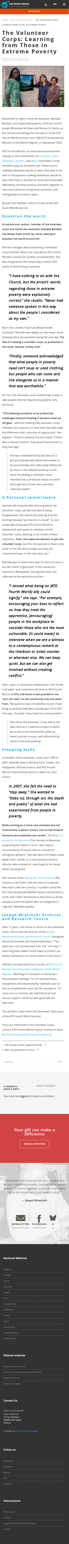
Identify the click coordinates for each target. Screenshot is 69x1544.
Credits (7, 1517)
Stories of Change (12, 1383)
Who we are (9, 1511)
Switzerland (9, 1326)
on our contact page (27, 1430)
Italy (6, 1298)
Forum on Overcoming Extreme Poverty (23, 1372)
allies (34, 161)
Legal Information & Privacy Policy (20, 1523)
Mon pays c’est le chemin (40, 878)
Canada (7, 1275)
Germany (8, 1286)
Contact (7, 1529)
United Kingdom (11, 1332)
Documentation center (14, 1366)
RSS (5, 1478)
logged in (24, 1096)
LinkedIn (8, 1483)
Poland (7, 1315)
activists (20, 161)
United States (10, 1338)
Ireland (7, 1292)
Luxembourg (10, 1303)
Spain (6, 1321)
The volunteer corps (21, 20)
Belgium (7, 1269)
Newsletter (9, 1460)
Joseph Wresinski (12, 1377)
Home (5, 20)
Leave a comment (46, 1085)
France (7, 1280)
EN (55, 4)
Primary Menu (64, 4)
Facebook (8, 1466)
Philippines (9, 1309)
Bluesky (7, 1472)
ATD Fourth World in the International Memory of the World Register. (32, 969)
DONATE (34, 11)
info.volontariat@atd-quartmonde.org (28, 1034)
